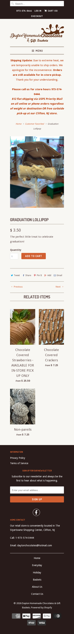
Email (59, 275)
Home (37, 558)
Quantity (15, 249)
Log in (37, 10)
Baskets (37, 579)
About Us (37, 586)
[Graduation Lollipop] (37, 172)
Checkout (37, 16)
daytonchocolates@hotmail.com (34, 545)
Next (58, 286)
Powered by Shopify (41, 607)
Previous (18, 286)
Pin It (39, 275)
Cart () (52, 10)
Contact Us (37, 593)
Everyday (37, 565)
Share (28, 275)
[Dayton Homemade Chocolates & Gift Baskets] (37, 34)
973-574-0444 (24, 10)
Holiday (37, 572)
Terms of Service (19, 463)
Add (49, 275)
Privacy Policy (17, 457)
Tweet (17, 275)
